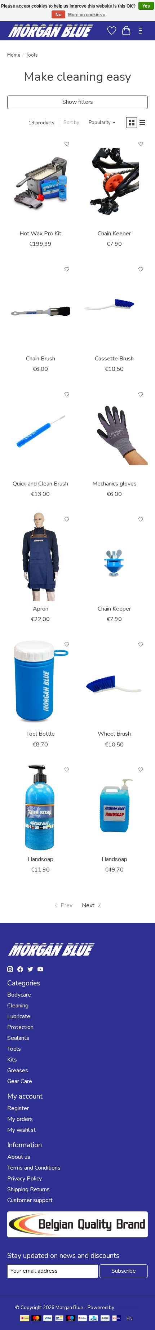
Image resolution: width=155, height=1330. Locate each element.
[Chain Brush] (40, 306)
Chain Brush (40, 359)
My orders (20, 1119)
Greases (17, 1070)
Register (18, 1108)
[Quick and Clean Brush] (40, 431)
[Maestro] (70, 1319)
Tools (14, 1049)
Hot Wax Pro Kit (40, 234)
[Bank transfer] (105, 1319)
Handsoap (40, 859)
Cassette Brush (114, 359)
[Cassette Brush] (114, 306)
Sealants (18, 1038)
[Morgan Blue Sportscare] (50, 30)
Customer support (30, 1200)
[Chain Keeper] (114, 181)
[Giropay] (116, 1319)
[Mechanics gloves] (114, 431)
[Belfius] (82, 1319)
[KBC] (93, 1319)
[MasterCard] (36, 1319)
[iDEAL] (24, 1319)
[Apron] (40, 557)
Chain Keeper (114, 234)
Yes (146, 6)
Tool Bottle (40, 734)
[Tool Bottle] (40, 682)
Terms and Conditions (34, 1168)
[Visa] (48, 1319)
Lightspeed (127, 1307)
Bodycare (19, 995)
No (58, 14)
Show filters (77, 102)
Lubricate (18, 1016)
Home (14, 55)
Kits (12, 1060)
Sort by (71, 122)
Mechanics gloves (114, 484)
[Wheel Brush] (114, 682)
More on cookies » (87, 14)
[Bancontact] (59, 1319)
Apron (40, 609)
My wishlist (21, 1130)
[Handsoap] (40, 807)
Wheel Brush (114, 734)
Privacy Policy (24, 1179)
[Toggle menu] (140, 30)
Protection (20, 1027)
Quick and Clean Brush (40, 484)
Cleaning (17, 1006)
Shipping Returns (28, 1189)
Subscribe (123, 1271)
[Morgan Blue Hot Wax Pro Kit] (40, 181)
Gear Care (19, 1081)
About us (18, 1157)
